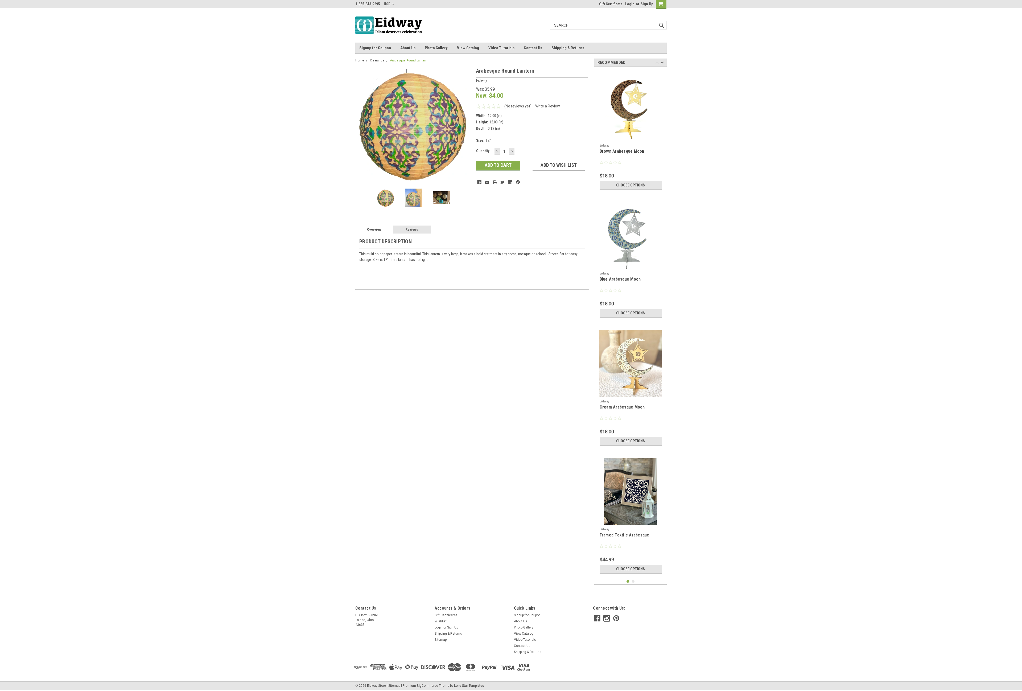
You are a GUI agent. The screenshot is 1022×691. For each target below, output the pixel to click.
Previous (360, 125)
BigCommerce (427, 686)
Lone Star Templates (469, 686)
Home (359, 60)
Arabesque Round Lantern (408, 60)
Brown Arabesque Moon (622, 151)
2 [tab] (633, 581)
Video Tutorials (501, 47)
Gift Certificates (446, 615)
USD (387, 4)
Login (629, 4)
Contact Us (533, 47)
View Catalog (468, 47)
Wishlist (441, 621)
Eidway (604, 145)
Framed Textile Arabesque (624, 535)
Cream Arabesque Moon (622, 407)
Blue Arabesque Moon (620, 279)
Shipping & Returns (567, 47)
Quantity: (483, 151)
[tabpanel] (630, 132)
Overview (374, 229)
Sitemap (441, 640)
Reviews (412, 229)
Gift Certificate (611, 4)
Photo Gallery (436, 47)
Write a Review (547, 106)
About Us (407, 47)
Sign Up (647, 4)
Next (466, 125)
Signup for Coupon (375, 47)
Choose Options (630, 185)
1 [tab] (628, 581)
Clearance (377, 60)
